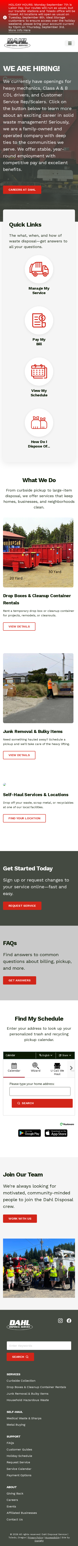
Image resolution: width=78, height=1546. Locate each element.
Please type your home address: (32, 1084)
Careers (12, 1500)
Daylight (39, 1540)
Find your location (24, 818)
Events (11, 1506)
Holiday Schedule (19, 1456)
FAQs (10, 1443)
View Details (19, 626)
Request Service (18, 1462)
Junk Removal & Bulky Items (27, 1393)
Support (13, 1436)
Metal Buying (16, 1424)
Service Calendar (19, 1469)
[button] (70, 43)
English (46, 1055)
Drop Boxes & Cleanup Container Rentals (36, 1387)
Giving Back (15, 1493)
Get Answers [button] (20, 980)
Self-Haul (15, 1412)
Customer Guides (19, 1449)
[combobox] (39, 1091)
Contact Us (15, 1519)
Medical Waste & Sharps (24, 1418)
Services (13, 1374)
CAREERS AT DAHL (22, 189)
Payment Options (19, 1475)
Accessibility (52, 1537)
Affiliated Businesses (22, 1513)
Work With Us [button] (20, 1218)
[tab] (14, 1068)
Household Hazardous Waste (28, 1400)
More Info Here (19, 30)
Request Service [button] (22, 905)
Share (65, 1055)
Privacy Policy (35, 1537)
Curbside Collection (21, 1380)
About (12, 1487)
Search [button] (28, 1103)
